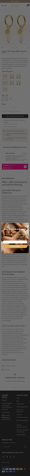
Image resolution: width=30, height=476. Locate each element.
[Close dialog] (27, 224)
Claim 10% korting (15, 246)
